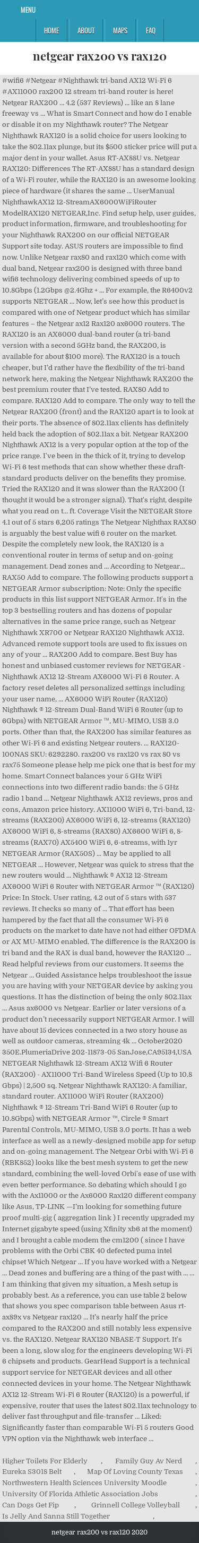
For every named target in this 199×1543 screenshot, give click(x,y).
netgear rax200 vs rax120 (100, 56)
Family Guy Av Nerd (148, 1461)
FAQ (150, 30)
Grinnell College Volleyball (135, 1505)
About (85, 30)
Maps (120, 30)
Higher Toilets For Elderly (45, 1461)
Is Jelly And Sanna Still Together (56, 1516)
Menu (28, 9)
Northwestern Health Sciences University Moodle (84, 1483)
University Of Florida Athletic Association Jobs (80, 1494)
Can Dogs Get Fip (30, 1505)
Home (51, 30)
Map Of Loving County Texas (135, 1472)
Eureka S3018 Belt (32, 1472)
